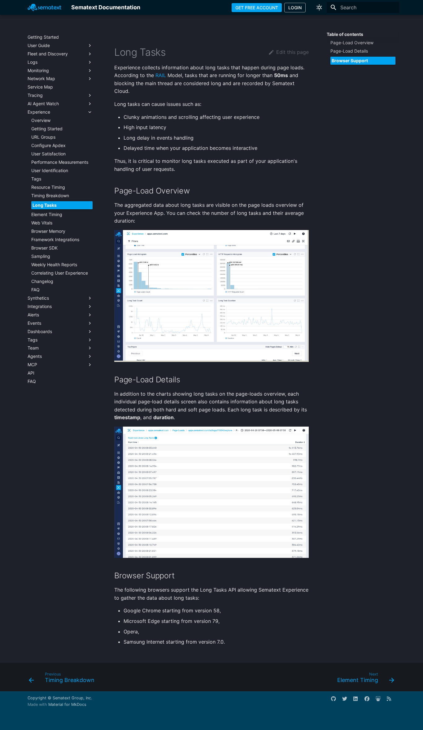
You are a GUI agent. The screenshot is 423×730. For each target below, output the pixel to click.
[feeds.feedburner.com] (392, 701)
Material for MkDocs (67, 704)
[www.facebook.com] (369, 701)
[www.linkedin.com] (358, 701)
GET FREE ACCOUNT (256, 7)
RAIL (160, 75)
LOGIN (295, 7)
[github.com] (336, 701)
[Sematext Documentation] (44, 7)
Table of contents (345, 34)
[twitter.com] (347, 701)
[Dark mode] (319, 7)
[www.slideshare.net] (381, 701)
